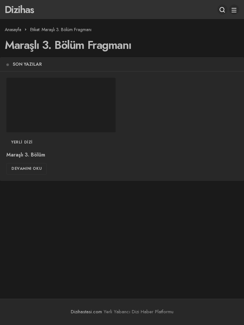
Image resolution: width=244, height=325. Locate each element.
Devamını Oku (26, 168)
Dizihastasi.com (86, 311)
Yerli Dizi (22, 142)
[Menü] (234, 9)
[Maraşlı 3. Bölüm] (61, 105)
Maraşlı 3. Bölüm (25, 154)
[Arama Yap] (222, 9)
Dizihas (19, 9)
